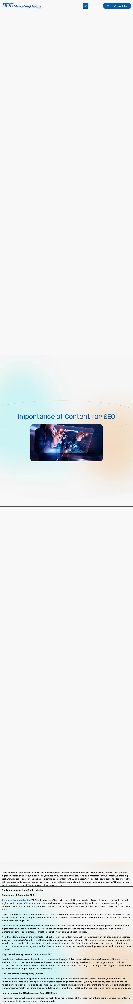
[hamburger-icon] (85, 6)
